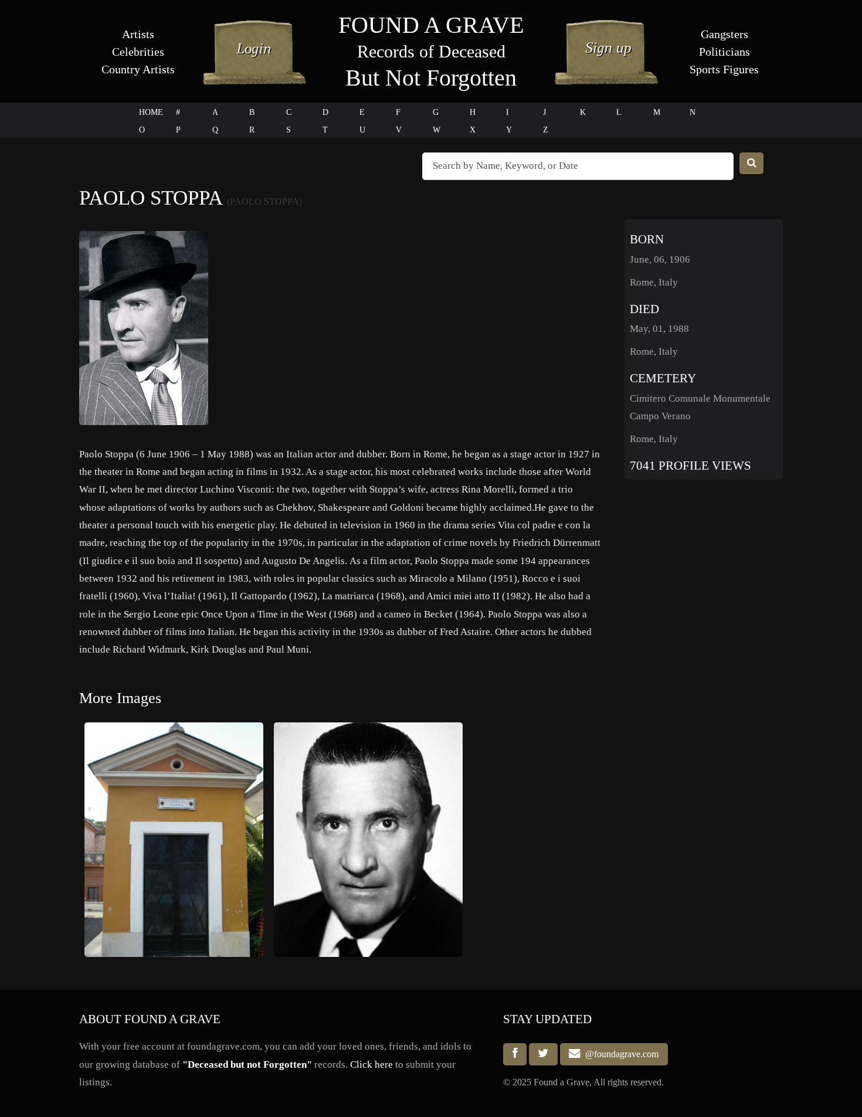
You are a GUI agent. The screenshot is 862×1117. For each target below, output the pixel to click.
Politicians (724, 51)
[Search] (751, 163)
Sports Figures (724, 69)
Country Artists (138, 69)
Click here (371, 1064)
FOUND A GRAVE (431, 25)
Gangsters (724, 34)
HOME (151, 112)
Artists (138, 34)
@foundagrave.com (620, 1054)
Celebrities (138, 51)
